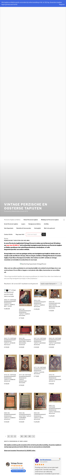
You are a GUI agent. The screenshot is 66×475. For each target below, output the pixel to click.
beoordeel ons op (17, 471)
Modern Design (20, 255)
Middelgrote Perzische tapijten (50, 219)
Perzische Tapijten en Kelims (12, 219)
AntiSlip (46, 224)
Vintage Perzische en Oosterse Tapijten (25, 206)
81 (21, 436)
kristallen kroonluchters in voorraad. (25, 260)
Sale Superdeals (8, 228)
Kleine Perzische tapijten (31, 219)
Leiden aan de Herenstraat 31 (45, 243)
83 (29, 436)
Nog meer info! (20, 234)
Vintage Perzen (17, 463)
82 (25, 436)
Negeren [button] (62, 4)
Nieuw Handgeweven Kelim (21, 258)
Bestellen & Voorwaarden (23, 228)
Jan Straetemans (45, 460)
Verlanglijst (37, 228)
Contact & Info (8, 234)
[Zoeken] (44, 234)
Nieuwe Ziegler (31, 255)
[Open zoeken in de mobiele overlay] (36, 231)
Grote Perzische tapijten (11, 224)
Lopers (23, 224)
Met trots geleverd (49, 228)
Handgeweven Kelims (34, 224)
